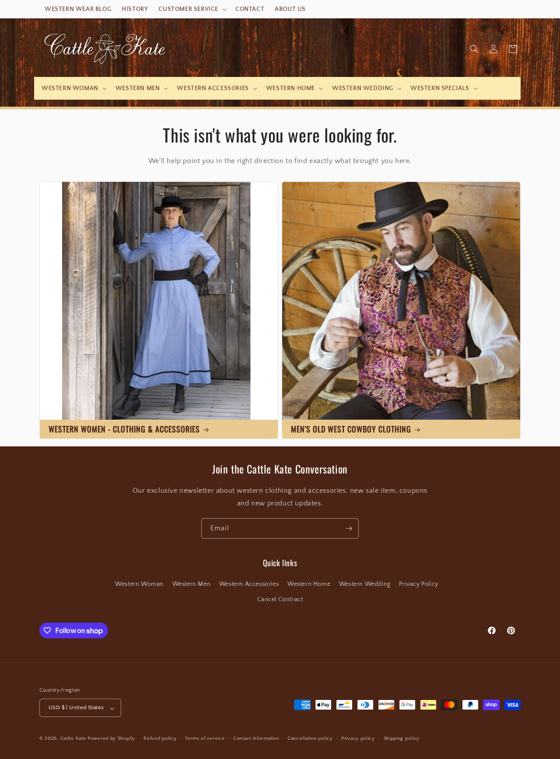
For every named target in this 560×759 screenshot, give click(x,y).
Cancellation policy (309, 738)
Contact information (256, 738)
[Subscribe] (348, 528)
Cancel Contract (280, 599)
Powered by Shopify (111, 739)
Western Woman (139, 584)
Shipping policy (402, 738)
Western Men (191, 584)
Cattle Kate (73, 739)
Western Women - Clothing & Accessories (124, 429)
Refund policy (160, 738)
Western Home (308, 584)
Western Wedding (365, 584)
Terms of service (204, 738)
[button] (191, 9)
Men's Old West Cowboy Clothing (351, 429)
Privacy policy (358, 738)
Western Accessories (249, 584)
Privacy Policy (418, 584)
